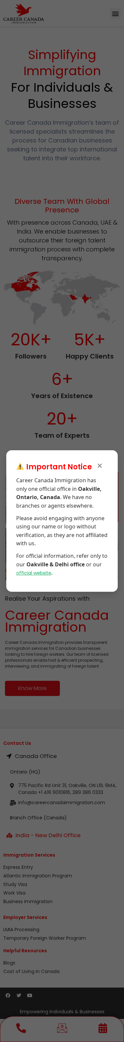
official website (33, 573)
